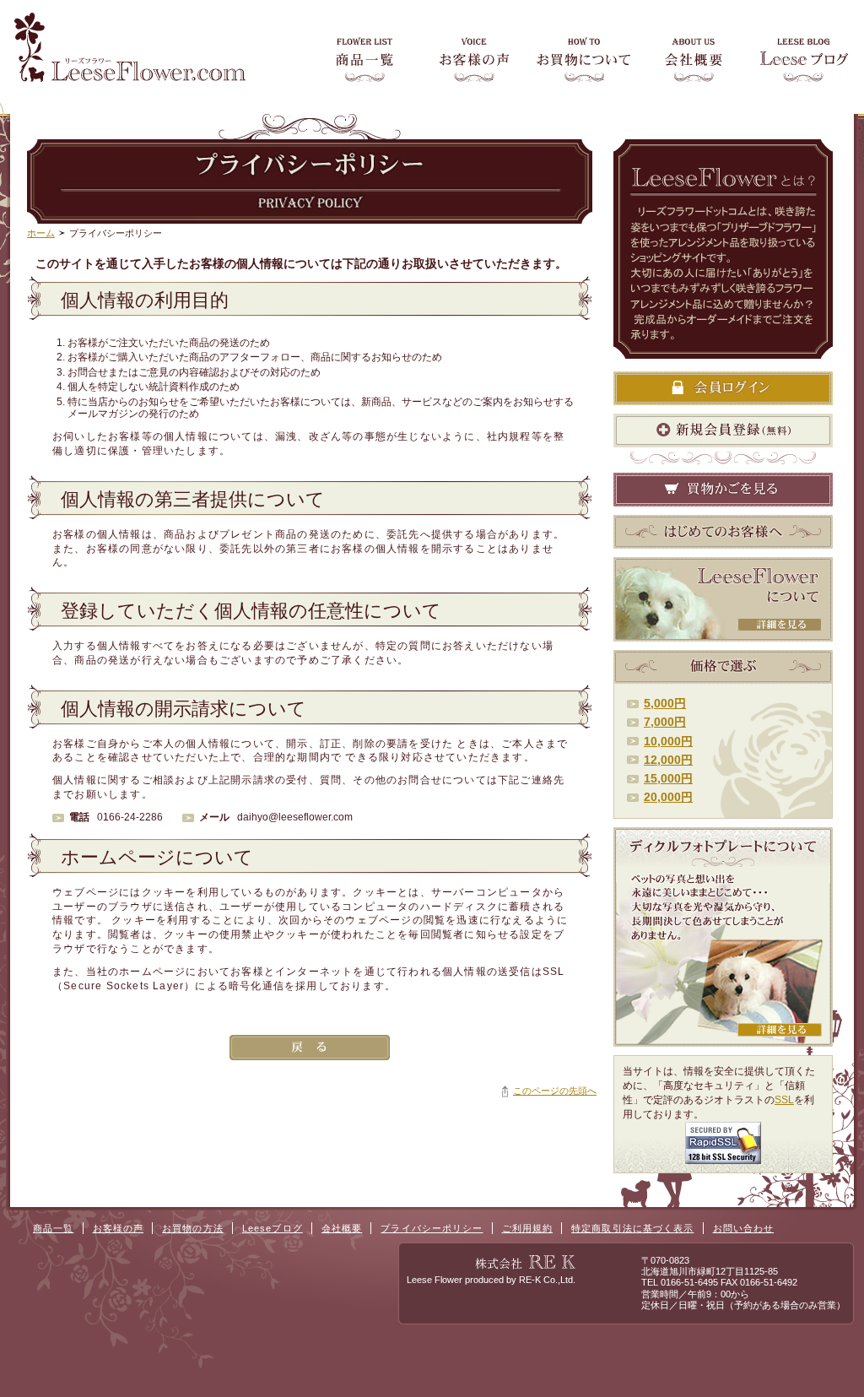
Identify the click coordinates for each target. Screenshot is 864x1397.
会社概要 (341, 1228)
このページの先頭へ (555, 1091)
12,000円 (668, 759)
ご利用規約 (528, 1228)
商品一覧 (53, 1228)
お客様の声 (118, 1228)
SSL (784, 1100)
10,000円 (668, 741)
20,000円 (668, 797)
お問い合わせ (744, 1228)
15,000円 (668, 778)
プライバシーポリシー (432, 1228)
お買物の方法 (193, 1228)
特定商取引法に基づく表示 (632, 1228)
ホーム (41, 233)
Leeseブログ (272, 1228)
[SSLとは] (723, 1158)
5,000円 (665, 703)
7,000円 (665, 721)
